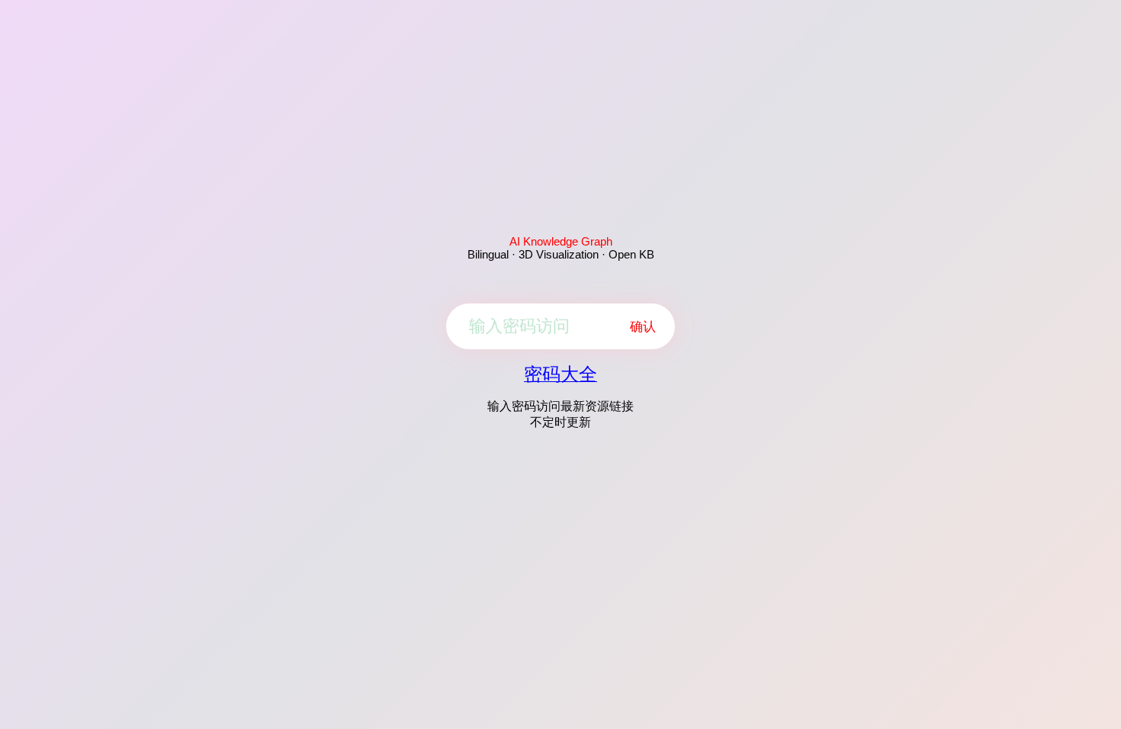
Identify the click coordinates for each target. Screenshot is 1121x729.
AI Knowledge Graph (560, 241)
